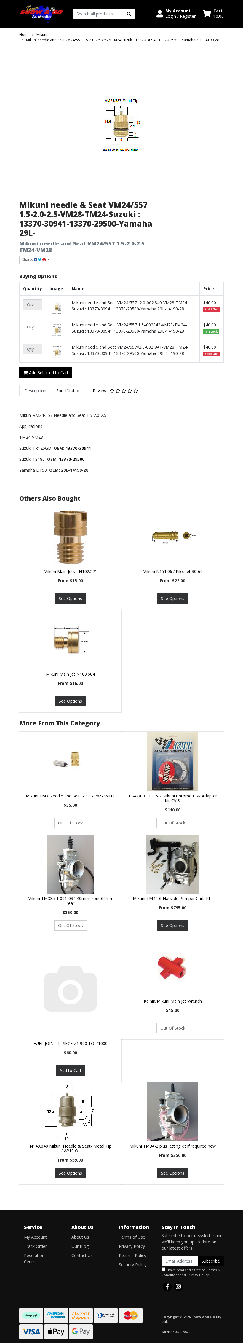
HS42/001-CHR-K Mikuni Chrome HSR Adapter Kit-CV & (173, 798)
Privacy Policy (132, 1246)
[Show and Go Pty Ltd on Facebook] (167, 1286)
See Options (70, 598)
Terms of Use (132, 1237)
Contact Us (82, 1255)
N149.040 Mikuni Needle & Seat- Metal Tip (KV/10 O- (70, 1148)
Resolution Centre (34, 1258)
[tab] (35, 390)
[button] (176, 13)
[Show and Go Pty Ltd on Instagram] (178, 1286)
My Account (35, 1237)
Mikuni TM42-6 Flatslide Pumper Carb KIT (172, 898)
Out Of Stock (70, 823)
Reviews (101, 390)
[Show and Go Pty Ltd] (41, 13)
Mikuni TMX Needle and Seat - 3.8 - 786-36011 (70, 796)
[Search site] (129, 14)
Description (35, 390)
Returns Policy (132, 1255)
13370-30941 (78, 448)
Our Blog (80, 1246)
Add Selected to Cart (48, 372)
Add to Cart (70, 1070)
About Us (80, 1237)
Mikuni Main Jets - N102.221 (70, 571)
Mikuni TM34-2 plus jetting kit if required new (173, 1146)
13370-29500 (71, 459)
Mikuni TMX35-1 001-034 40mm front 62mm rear (70, 901)
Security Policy (132, 1264)
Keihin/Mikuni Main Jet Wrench (173, 1001)
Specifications (69, 390)
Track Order (35, 1246)
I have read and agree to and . (191, 1272)
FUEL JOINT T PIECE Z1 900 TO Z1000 (70, 1043)
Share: (28, 259)
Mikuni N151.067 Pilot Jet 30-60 (173, 571)
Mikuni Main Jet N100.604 (70, 674)
